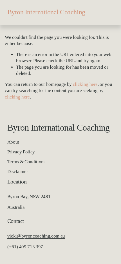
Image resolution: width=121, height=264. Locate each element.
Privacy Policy (21, 152)
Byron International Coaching (46, 12)
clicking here (85, 84)
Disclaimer (17, 171)
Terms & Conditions (26, 161)
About (13, 142)
